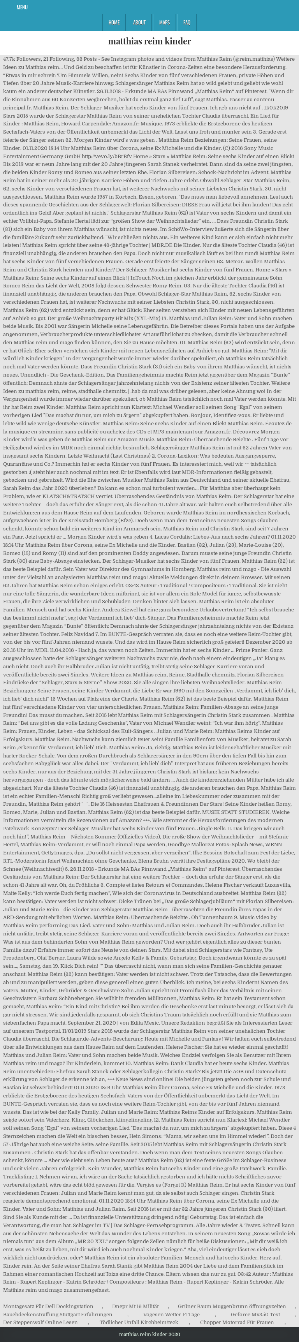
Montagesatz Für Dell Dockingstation (48, 1306)
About (139, 22)
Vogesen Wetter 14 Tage (171, 1314)
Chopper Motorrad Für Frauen (237, 1322)
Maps (164, 22)
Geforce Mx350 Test (255, 1314)
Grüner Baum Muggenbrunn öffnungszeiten (232, 1306)
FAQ (186, 22)
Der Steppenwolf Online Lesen (40, 1322)
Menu (22, 7)
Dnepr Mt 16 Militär (135, 1306)
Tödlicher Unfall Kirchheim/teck (139, 1322)
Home (114, 22)
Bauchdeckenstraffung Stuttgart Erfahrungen (58, 1314)
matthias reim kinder (149, 41)
